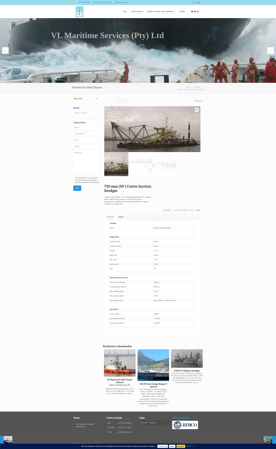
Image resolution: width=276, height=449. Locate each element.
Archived (197, 87)
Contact (120, 217)
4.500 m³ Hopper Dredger (187, 370)
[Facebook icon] (196, 2)
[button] (196, 110)
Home (188, 87)
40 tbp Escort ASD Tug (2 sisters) (119, 381)
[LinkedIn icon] (199, 2)
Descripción (110, 217)
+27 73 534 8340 (83, 2)
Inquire (130, 393)
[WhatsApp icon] (193, 2)
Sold (198, 210)
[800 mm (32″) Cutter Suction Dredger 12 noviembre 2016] (270, 440)
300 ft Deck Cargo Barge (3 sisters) (153, 385)
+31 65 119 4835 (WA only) (101, 2)
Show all (199, 101)
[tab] (110, 217)
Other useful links (181, 417)
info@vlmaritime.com (121, 2)
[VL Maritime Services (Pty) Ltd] (79, 11)
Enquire (195, 382)
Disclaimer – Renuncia (148, 423)
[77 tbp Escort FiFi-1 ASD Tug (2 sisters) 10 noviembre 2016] (6, 440)
